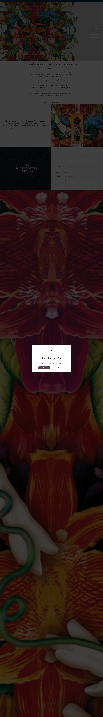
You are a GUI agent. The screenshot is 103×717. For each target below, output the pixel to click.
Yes (44, 367)
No (58, 367)
